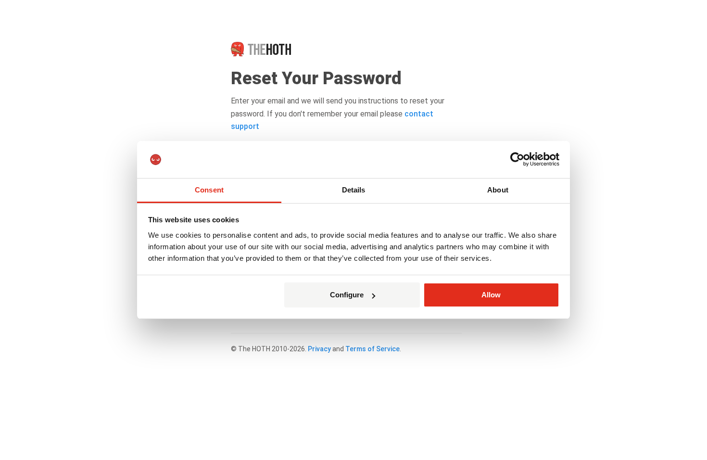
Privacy (319, 349)
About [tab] (497, 190)
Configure (347, 295)
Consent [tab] (209, 190)
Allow (491, 295)
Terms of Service (372, 349)
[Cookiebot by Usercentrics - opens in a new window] (517, 160)
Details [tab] (354, 190)
